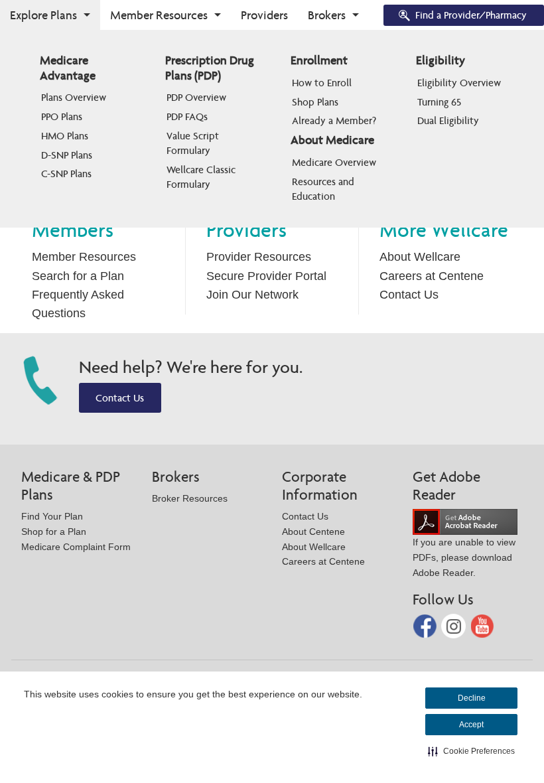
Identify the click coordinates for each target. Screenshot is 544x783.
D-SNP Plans (66, 155)
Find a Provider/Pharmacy (471, 15)
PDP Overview (196, 97)
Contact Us (409, 294)
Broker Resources (190, 498)
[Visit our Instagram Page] (454, 625)
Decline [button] (472, 698)
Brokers (327, 15)
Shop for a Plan (53, 531)
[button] (471, 751)
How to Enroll (322, 82)
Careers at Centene (431, 276)
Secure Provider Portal (266, 276)
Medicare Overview (334, 162)
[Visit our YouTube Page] (482, 625)
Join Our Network (252, 294)
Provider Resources (258, 256)
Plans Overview (73, 97)
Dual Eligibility (448, 120)
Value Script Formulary (194, 143)
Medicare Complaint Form (76, 546)
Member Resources (159, 15)
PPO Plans (61, 116)
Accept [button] (471, 724)
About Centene (313, 531)
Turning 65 (439, 102)
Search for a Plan (78, 276)
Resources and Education (324, 188)
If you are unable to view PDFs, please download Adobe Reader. (464, 557)
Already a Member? (334, 120)
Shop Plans (315, 102)
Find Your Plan (52, 516)
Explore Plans (43, 15)
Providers (264, 15)
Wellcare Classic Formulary (202, 176)
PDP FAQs (187, 116)
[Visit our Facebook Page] (426, 625)
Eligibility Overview (459, 82)
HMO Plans (64, 135)
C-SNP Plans (66, 173)
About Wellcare (419, 256)
